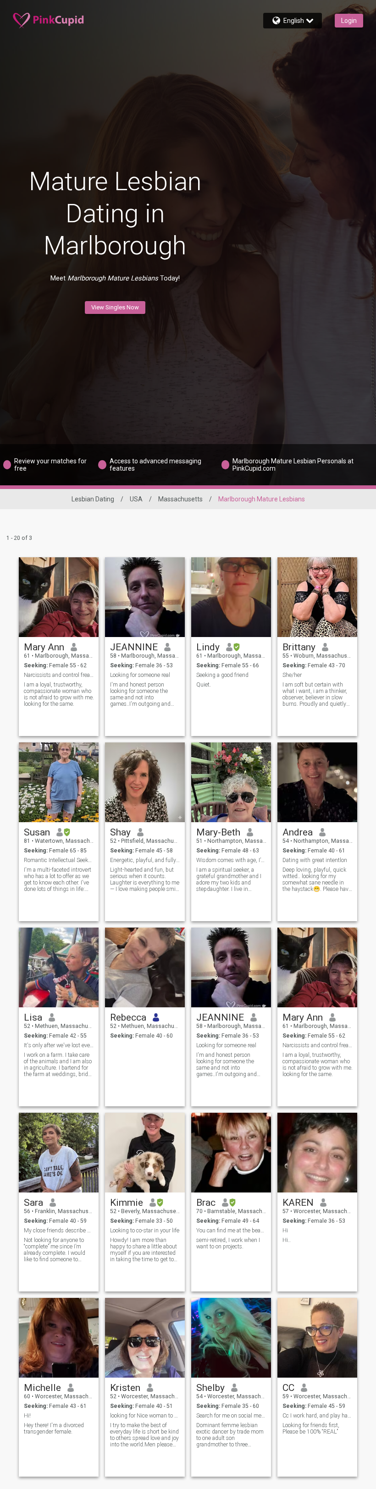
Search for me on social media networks (231, 1415)
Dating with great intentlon (314, 860)
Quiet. (203, 684)
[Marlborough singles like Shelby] (231, 1338)
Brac (206, 1202)
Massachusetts (180, 499)
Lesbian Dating (93, 499)
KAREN (298, 1202)
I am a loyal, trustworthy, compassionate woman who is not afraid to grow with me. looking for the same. (59, 694)
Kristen (125, 1387)
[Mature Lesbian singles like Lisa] (59, 967)
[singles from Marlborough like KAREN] (317, 1152)
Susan (37, 832)
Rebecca (128, 1017)
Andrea (297, 832)
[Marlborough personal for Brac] (231, 1152)
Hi (285, 1230)
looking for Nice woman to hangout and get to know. (145, 1415)
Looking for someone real (140, 675)
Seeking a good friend (222, 675)
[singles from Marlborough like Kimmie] (145, 1152)
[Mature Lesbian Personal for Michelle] (59, 1338)
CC (288, 1387)
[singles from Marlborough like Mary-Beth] (231, 782)
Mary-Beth (218, 832)
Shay (120, 832)
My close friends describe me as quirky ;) (59, 1230)
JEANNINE (134, 647)
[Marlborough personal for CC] (317, 1338)
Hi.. (286, 1240)
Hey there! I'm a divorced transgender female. (54, 1428)
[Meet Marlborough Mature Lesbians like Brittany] (317, 597)
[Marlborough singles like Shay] (145, 782)
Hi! (27, 1415)
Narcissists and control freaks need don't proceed (59, 675)
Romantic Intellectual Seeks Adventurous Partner (59, 860)
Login (349, 20)
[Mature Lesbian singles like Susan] (59, 782)
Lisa (33, 1017)
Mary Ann (44, 647)
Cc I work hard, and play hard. (317, 1415)
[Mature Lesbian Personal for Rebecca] (145, 967)
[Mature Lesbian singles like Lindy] (231, 597)
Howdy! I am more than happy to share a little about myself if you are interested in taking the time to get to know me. (143, 1250)
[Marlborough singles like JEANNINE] (145, 597)
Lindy (208, 647)
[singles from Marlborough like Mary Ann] (59, 597)
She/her (292, 675)
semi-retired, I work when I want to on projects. (228, 1243)
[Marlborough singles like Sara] (59, 1152)
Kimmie (126, 1202)
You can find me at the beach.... (231, 1230)
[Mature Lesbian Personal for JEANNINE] (231, 967)
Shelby (210, 1387)
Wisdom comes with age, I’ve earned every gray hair (231, 860)
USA (136, 499)
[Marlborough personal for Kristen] (145, 1338)
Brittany (298, 647)
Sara (33, 1202)
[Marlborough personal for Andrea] (317, 782)
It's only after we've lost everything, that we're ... (59, 1045)
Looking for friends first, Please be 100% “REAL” (310, 1428)
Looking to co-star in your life (144, 1230)
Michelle (42, 1387)
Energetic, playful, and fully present (145, 860)
